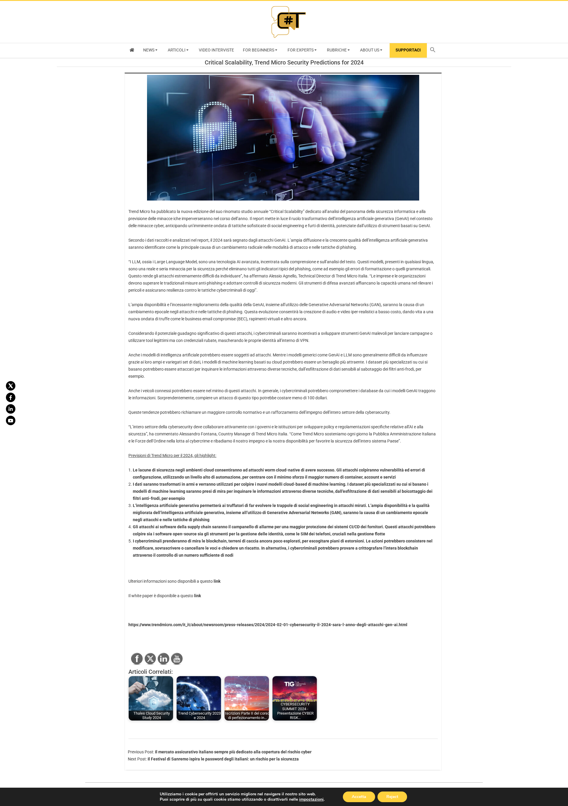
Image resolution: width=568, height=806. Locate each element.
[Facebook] (10, 397)
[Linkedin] (10, 409)
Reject (392, 796)
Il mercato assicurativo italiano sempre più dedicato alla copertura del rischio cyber (233, 752)
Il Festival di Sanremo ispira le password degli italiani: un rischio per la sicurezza (223, 759)
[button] (434, 50)
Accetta (359, 796)
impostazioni (311, 799)
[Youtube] (10, 420)
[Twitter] (10, 385)
